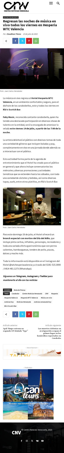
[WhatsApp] (36, 41)
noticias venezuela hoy (42, 302)
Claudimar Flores (14, 34)
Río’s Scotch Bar (10, 306)
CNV (46, 293)
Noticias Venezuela (24, 302)
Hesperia (54, 293)
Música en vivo (46, 298)
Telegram (21, 276)
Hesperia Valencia (11, 298)
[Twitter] (22, 41)
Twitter (44, 276)
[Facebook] (15, 41)
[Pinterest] (29, 41)
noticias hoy (9, 302)
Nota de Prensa (19, 290)
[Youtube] (42, 441)
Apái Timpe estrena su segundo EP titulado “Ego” (15, 330)
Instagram (32, 276)
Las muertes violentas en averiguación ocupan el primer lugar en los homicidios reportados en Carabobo (49, 334)
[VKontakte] (37, 441)
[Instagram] (27, 441)
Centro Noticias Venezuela (32, 293)
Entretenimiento (11, 17)
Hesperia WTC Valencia (29, 298)
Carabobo (15, 293)
